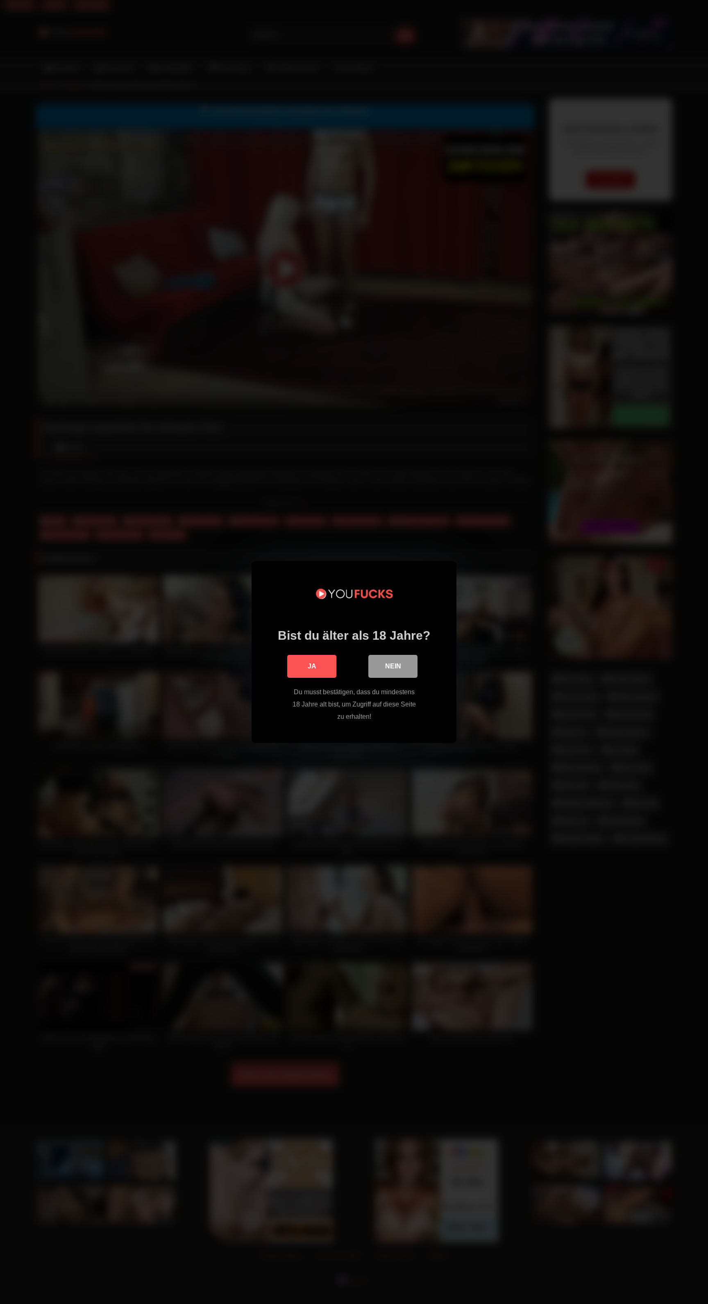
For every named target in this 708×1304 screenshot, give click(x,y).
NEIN (393, 666)
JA (312, 666)
